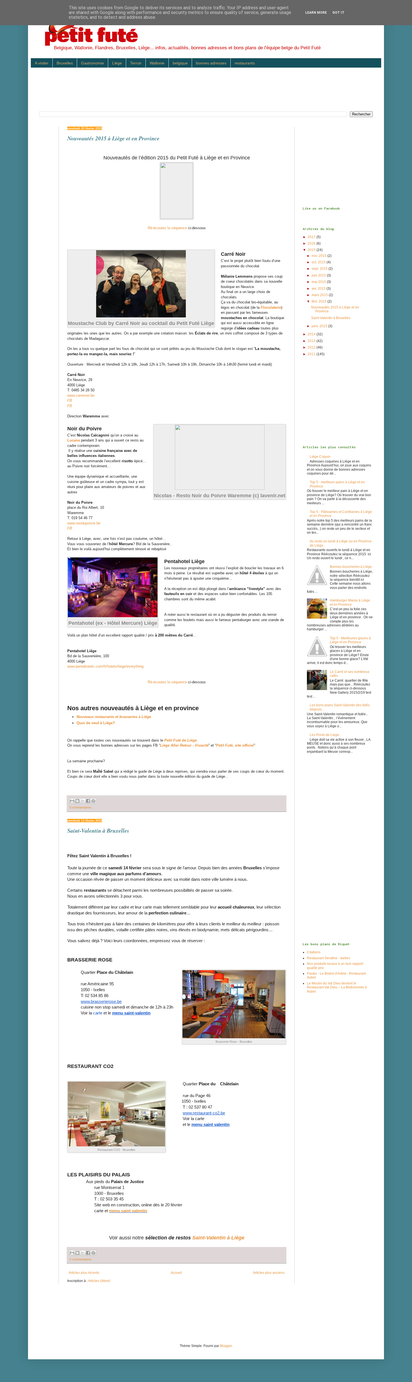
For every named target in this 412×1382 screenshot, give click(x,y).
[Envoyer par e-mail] (72, 801)
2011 (312, 354)
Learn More (316, 13)
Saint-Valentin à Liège (218, 1238)
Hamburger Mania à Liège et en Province (350, 602)
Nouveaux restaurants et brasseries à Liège (114, 717)
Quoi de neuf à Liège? (96, 723)
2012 (312, 347)
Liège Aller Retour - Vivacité (184, 745)
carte (97, 1013)
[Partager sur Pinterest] (93, 801)
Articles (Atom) (99, 1281)
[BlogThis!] (77, 801)
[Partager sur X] (82, 801)
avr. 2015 (319, 289)
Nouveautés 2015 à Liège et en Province (113, 138)
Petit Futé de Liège (180, 740)
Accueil (176, 1273)
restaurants (245, 63)
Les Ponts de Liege (324, 735)
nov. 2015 (319, 256)
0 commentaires (80, 807)
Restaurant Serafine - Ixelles (328, 958)
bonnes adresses (211, 63)
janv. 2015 (320, 326)
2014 (312, 334)
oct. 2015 (319, 262)
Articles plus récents (84, 1273)
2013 (312, 341)
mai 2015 (319, 282)
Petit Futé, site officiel (235, 745)
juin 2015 (319, 275)
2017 (312, 237)
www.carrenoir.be (80, 395)
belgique (180, 63)
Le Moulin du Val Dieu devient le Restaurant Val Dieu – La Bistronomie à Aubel (337, 987)
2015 (312, 250)
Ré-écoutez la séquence (167, 228)
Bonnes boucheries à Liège (351, 567)
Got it (338, 13)
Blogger (226, 1346)
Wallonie (157, 63)
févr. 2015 (319, 301)
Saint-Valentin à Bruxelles (98, 830)
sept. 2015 (320, 269)
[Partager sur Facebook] (88, 801)
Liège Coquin (320, 457)
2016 (312, 243)
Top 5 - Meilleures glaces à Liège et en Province (350, 640)
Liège (117, 63)
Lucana (73, 440)
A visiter (41, 63)
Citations (313, 952)
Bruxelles (65, 63)
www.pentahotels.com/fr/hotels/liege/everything (105, 666)
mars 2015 (320, 295)
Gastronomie (92, 63)
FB (69, 400)
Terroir (136, 63)
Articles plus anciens (268, 1273)
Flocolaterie (271, 307)
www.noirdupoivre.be (83, 523)
